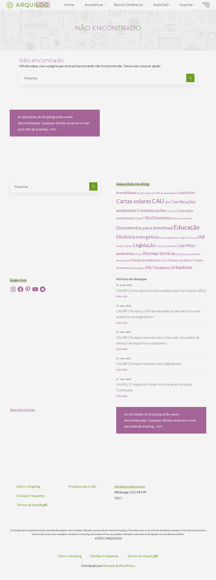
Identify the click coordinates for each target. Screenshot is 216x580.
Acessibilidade (126, 193)
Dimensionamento (182, 218)
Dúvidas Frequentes (30, 496)
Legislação (144, 245)
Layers (129, 246)
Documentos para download (144, 228)
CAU (158, 201)
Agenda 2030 (153, 193)
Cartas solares (133, 201)
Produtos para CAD (82, 486)
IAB (201, 236)
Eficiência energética (137, 237)
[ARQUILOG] (9, 5)
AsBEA (183, 193)
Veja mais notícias (22, 410)
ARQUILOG (32, 4)
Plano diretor (123, 260)
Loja (181, 245)
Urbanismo (181, 267)
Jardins (120, 246)
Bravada (109, 566)
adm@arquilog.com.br (129, 486)
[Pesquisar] (190, 78)
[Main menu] (206, 5)
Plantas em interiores (145, 260)
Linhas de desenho (166, 246)
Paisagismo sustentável (188, 254)
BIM (192, 193)
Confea (171, 211)
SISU (149, 267)
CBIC (168, 202)
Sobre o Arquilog (28, 486)
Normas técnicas (159, 253)
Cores (138, 218)
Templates (161, 268)
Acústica (141, 193)
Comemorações (151, 210)
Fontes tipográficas (168, 237)
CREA (147, 218)
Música (138, 254)
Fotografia (184, 237)
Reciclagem (138, 268)
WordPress (127, 566)
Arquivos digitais (169, 193)
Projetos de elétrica (180, 260)
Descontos (162, 217)
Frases (193, 237)
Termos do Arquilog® (31, 505)
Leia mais (121, 296)
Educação (186, 227)
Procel (164, 260)
